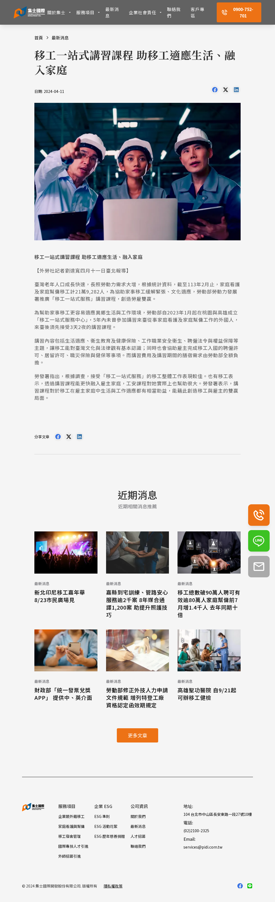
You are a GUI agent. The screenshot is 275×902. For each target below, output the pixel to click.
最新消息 (112, 12)
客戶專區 (197, 12)
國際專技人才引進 (73, 846)
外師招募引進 (69, 856)
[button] (59, 12)
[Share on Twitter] (225, 91)
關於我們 (138, 816)
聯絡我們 (174, 12)
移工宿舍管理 (69, 836)
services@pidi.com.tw (202, 847)
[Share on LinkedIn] (236, 91)
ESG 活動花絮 (105, 826)
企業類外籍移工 (71, 816)
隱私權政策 (113, 886)
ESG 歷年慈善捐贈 (109, 836)
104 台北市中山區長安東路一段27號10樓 (217, 814)
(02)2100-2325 (196, 830)
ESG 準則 (102, 816)
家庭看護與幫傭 (71, 826)
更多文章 (137, 735)
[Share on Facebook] (215, 91)
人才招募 (138, 836)
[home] (29, 12)
